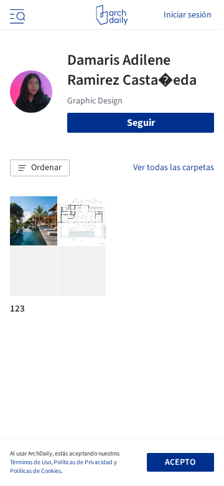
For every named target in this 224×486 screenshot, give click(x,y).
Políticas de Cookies (35, 471)
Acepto (180, 462)
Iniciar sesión (188, 15)
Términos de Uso (30, 462)
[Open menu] (16, 15)
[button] (40, 168)
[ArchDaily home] (112, 15)
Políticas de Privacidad (83, 462)
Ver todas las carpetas (173, 167)
